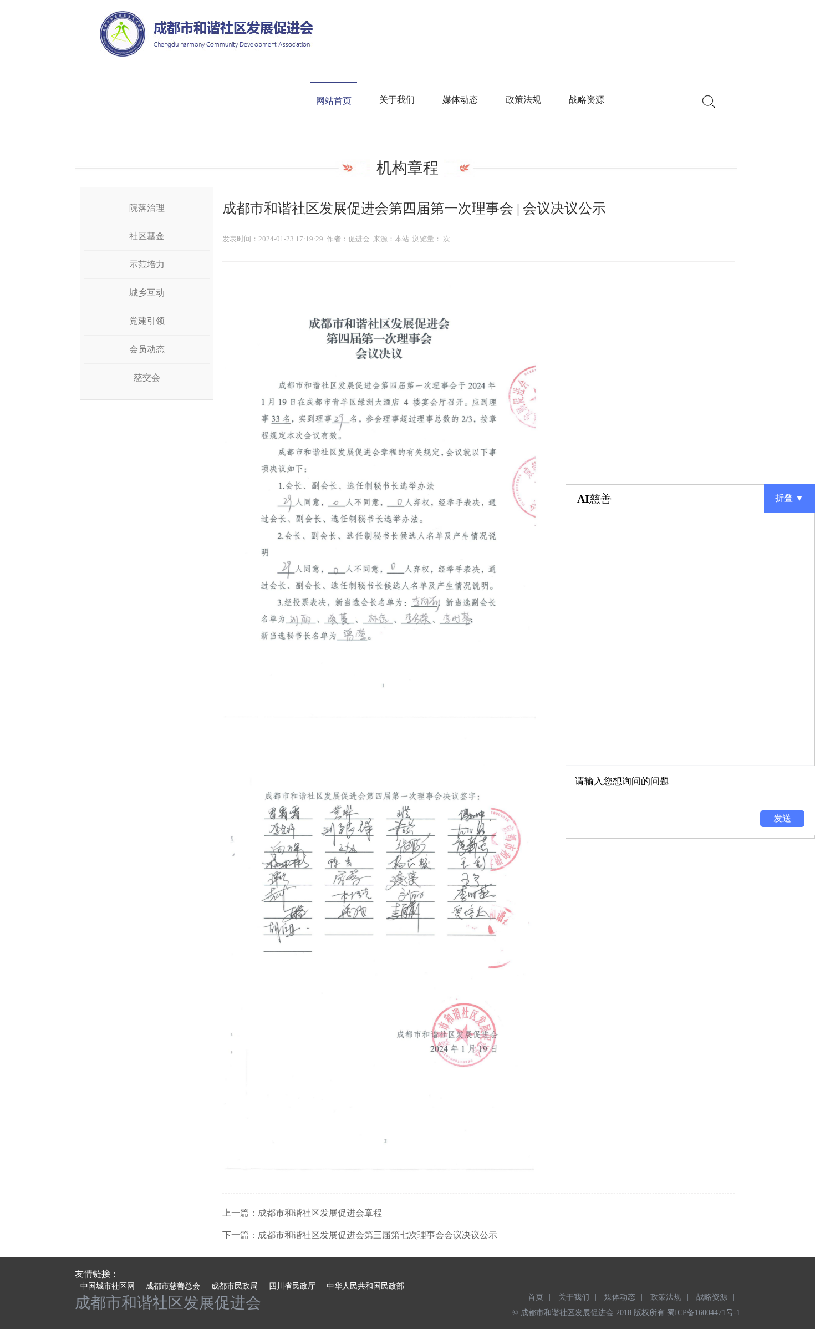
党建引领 (147, 321)
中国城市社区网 (107, 1286)
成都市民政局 (234, 1286)
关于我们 (397, 99)
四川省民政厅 (292, 1286)
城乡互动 (147, 292)
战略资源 (586, 99)
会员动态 (147, 349)
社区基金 (147, 236)
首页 (535, 1297)
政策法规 (523, 99)
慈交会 (147, 377)
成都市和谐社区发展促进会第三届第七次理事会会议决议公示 (377, 1235)
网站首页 (334, 100)
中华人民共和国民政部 (365, 1286)
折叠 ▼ (789, 498)
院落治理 (147, 207)
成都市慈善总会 (173, 1286)
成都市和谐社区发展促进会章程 (320, 1213)
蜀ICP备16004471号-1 (703, 1312)
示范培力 (147, 264)
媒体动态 (460, 99)
